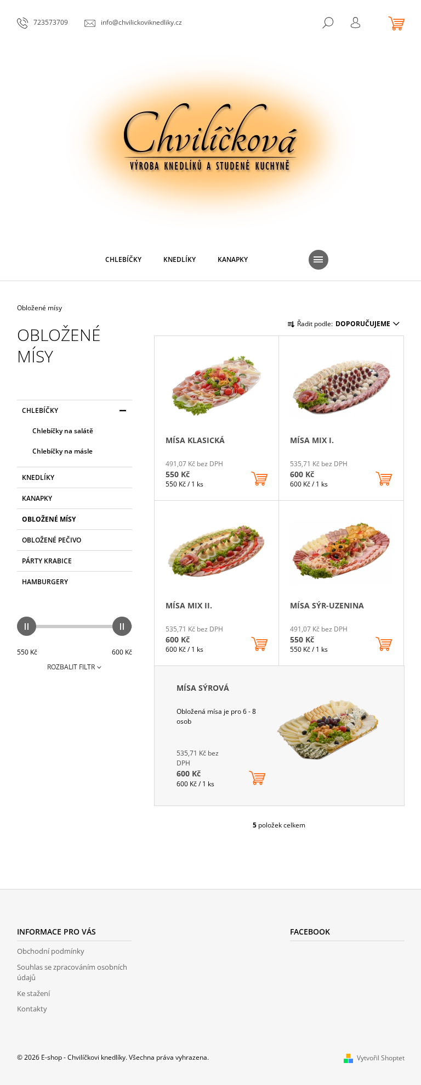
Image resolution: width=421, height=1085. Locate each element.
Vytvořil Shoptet (381, 1057)
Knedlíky (38, 477)
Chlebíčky (40, 410)
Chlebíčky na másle (62, 451)
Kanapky (37, 498)
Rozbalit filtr (71, 667)
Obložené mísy (49, 519)
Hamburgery (45, 581)
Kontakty (32, 1009)
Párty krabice (47, 561)
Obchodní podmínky (50, 951)
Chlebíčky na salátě (62, 430)
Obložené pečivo (51, 540)
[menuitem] (123, 260)
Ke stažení (33, 993)
